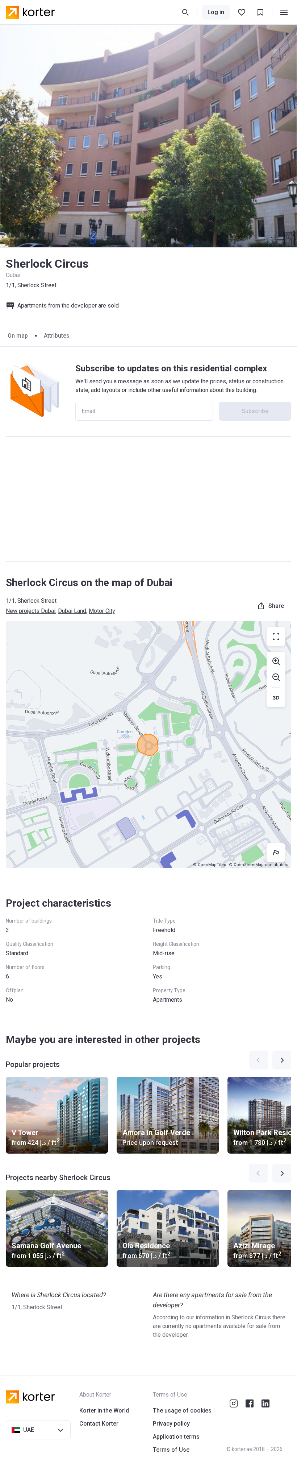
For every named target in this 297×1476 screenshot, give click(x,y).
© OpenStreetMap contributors (258, 864)
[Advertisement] (148, 499)
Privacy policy (171, 1423)
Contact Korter (98, 1423)
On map (18, 335)
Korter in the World (104, 1410)
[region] (148, 744)
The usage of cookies (182, 1410)
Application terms (176, 1436)
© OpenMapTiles (209, 864)
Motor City (102, 610)
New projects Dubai (30, 610)
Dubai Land (72, 610)
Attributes (57, 335)
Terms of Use (171, 1449)
